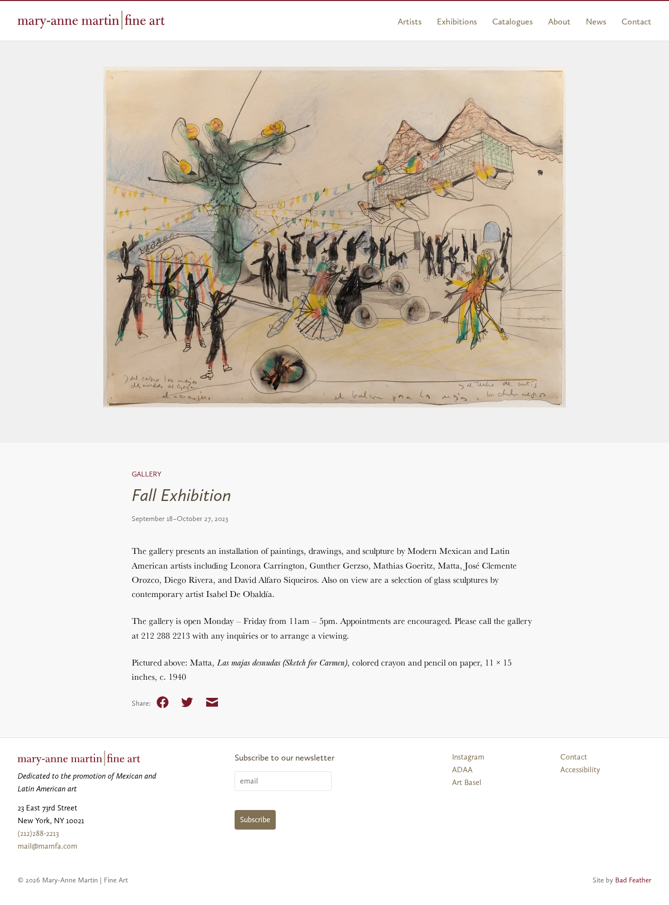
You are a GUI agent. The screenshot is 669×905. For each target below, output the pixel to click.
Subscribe (255, 819)
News (596, 21)
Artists (410, 21)
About (559, 21)
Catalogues (512, 21)
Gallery (147, 474)
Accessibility (580, 769)
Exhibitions (457, 21)
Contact (636, 21)
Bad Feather (633, 880)
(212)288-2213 (38, 833)
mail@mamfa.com (47, 846)
